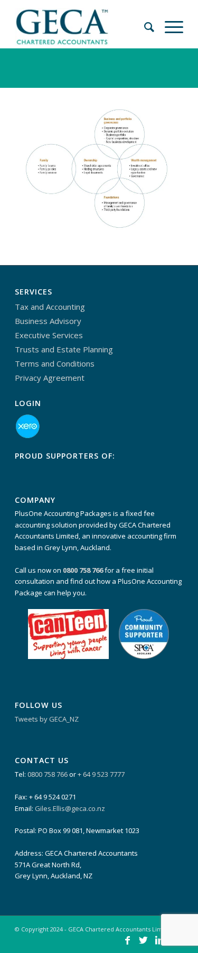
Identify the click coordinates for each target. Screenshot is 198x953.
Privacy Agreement (49, 377)
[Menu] (168, 21)
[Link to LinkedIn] (159, 940)
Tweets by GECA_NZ (47, 719)
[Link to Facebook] (128, 940)
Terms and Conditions (55, 363)
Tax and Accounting (50, 306)
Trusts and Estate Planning (64, 349)
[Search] (144, 21)
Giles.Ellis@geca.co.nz (70, 808)
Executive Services (49, 335)
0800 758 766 (47, 774)
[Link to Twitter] (144, 940)
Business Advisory (48, 321)
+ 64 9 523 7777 (101, 774)
